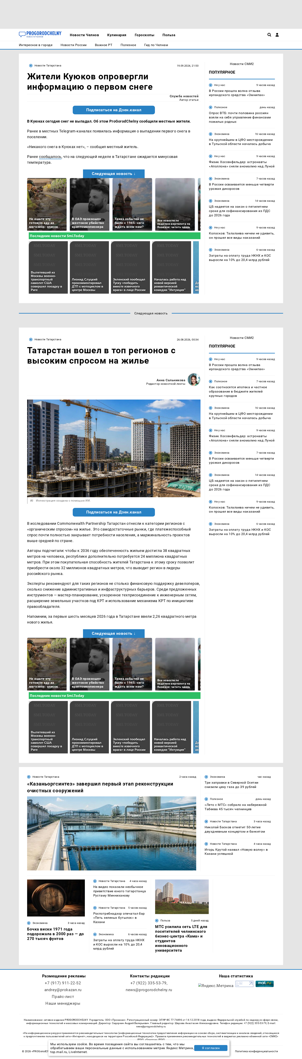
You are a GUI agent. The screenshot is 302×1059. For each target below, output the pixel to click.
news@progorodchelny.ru (149, 989)
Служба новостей (184, 96)
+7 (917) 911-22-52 (63, 983)
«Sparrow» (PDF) (155, 1039)
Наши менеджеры (62, 1003)
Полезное (220, 107)
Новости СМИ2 (242, 64)
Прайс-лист (63, 996)
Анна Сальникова (171, 380)
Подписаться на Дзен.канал (113, 110)
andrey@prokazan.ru (63, 989)
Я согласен (211, 1048)
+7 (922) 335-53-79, (149, 983)
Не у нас (219, 85)
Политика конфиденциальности (256, 1051)
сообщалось (50, 156)
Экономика (221, 134)
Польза (165, 920)
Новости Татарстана (48, 65)
